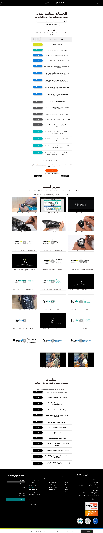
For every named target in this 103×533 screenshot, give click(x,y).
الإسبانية (43, 32)
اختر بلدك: (23, 487)
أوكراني (51, 34)
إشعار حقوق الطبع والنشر (38, 531)
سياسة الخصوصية (46, 531)
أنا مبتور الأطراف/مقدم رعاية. (18, 495)
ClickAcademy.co (38, 190)
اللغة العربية (35, 32)
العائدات (51, 531)
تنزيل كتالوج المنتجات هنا (48, 160)
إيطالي (47, 32)
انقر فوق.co (41, 165)
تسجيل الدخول (47, 3)
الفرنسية (55, 32)
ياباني (40, 32)
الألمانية (51, 32)
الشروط (58, 531)
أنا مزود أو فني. (21, 493)
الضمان (54, 531)
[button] (38, 44)
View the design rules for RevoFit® (57, 39)
